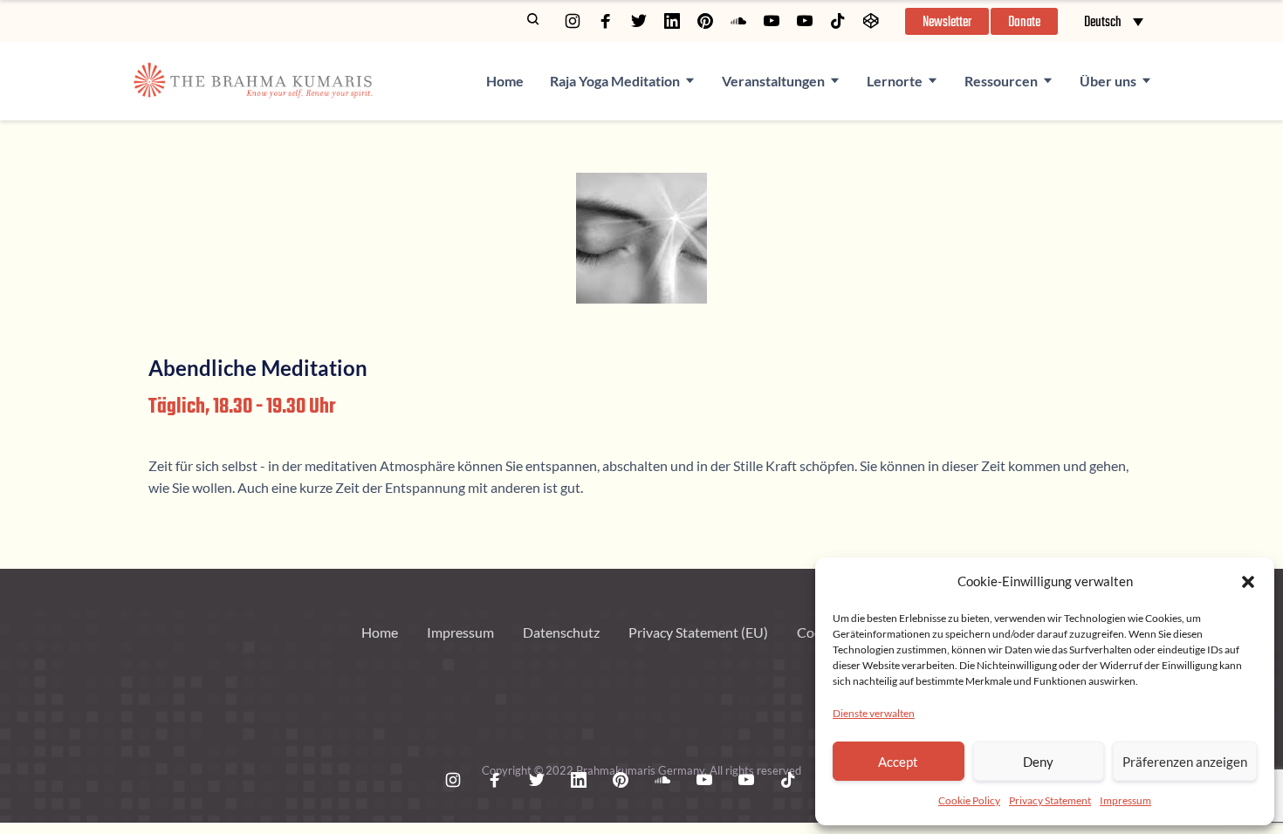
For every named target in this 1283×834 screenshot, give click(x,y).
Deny (1038, 761)
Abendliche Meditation (257, 367)
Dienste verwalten (874, 713)
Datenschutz (561, 632)
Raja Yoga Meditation (615, 80)
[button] (1248, 582)
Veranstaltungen (773, 80)
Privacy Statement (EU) (698, 632)
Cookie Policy (969, 800)
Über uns (1108, 80)
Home (505, 80)
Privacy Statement (1050, 800)
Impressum (1125, 800)
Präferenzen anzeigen (1184, 761)
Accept (898, 761)
